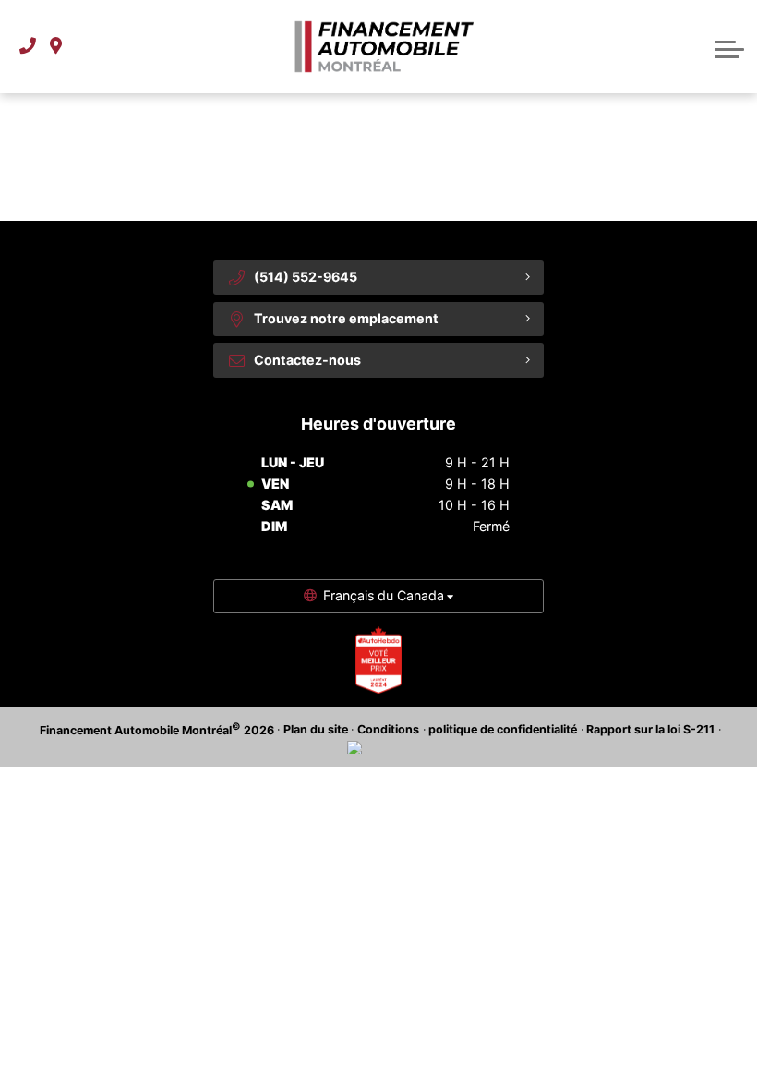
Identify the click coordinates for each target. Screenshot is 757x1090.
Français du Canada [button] (383, 595)
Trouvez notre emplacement (346, 318)
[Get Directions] (55, 47)
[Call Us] (27, 47)
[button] (729, 47)
